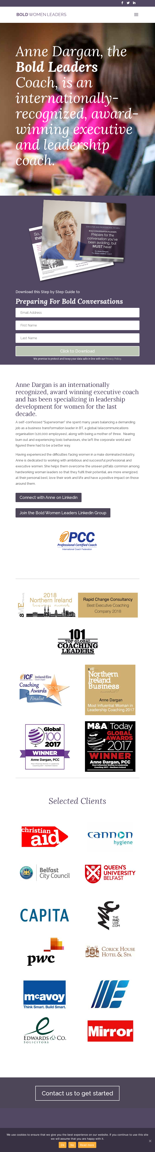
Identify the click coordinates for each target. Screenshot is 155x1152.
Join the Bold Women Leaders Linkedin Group (63, 512)
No (72, 1145)
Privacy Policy (113, 358)
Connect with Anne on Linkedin (49, 497)
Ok (62, 1145)
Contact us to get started (77, 1093)
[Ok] (150, 1141)
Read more (87, 1145)
